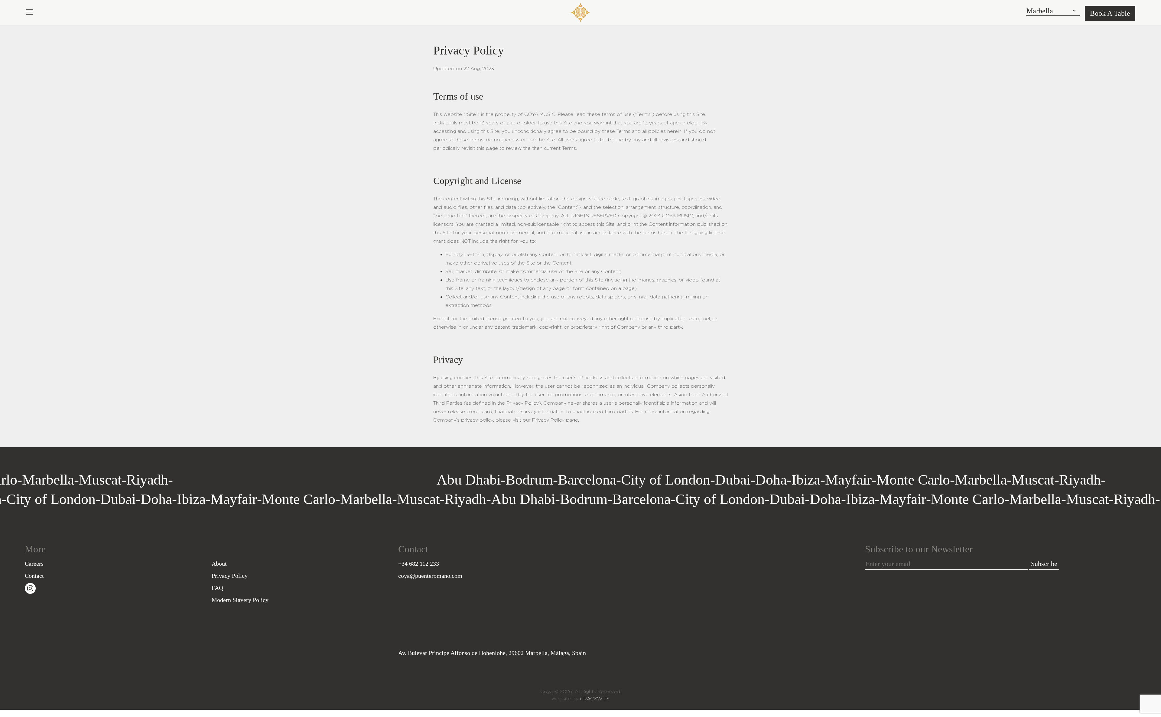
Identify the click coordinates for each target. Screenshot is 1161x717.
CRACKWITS (595, 698)
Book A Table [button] (1110, 13)
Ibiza (522, 480)
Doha (487, 480)
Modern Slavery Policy (240, 600)
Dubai (449, 480)
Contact (34, 575)
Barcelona (303, 480)
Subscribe (1044, 563)
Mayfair (564, 480)
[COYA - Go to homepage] (580, 11)
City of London (382, 480)
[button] (29, 11)
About (219, 563)
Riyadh (127, 480)
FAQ (217, 587)
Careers (34, 563)
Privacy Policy (230, 575)
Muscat (80, 480)
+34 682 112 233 (418, 563)
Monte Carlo (629, 480)
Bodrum (245, 480)
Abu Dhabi (185, 480)
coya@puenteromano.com (430, 575)
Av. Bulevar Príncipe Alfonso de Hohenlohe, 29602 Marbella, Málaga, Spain (492, 653)
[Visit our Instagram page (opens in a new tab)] (30, 587)
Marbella (28, 480)
